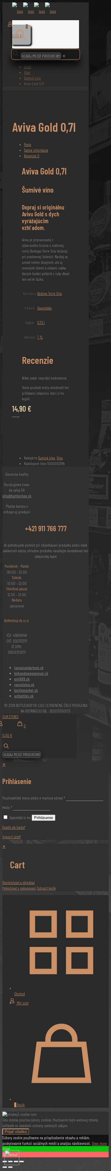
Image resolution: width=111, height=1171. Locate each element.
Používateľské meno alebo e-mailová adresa (33, 798)
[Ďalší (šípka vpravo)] (10, 1167)
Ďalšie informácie (36, 150)
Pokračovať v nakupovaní (19, 888)
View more (99, 1143)
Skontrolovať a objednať (18, 882)
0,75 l (41, 322)
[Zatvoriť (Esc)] (21, 1161)
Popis (27, 144)
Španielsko (44, 308)
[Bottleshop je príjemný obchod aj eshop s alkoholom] (34, 11)
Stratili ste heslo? (13, 827)
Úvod (27, 66)
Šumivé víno (32, 78)
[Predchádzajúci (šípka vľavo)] (4, 1167)
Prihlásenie (43, 817)
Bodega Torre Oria (49, 293)
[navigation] (55, 867)
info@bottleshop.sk (16, 495)
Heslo (7, 807)
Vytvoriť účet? (11, 836)
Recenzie (31, 155)
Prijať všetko (16, 1131)
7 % (40, 337)
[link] (64, 55)
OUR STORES (10, 716)
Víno (27, 72)
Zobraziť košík (46, 888)
